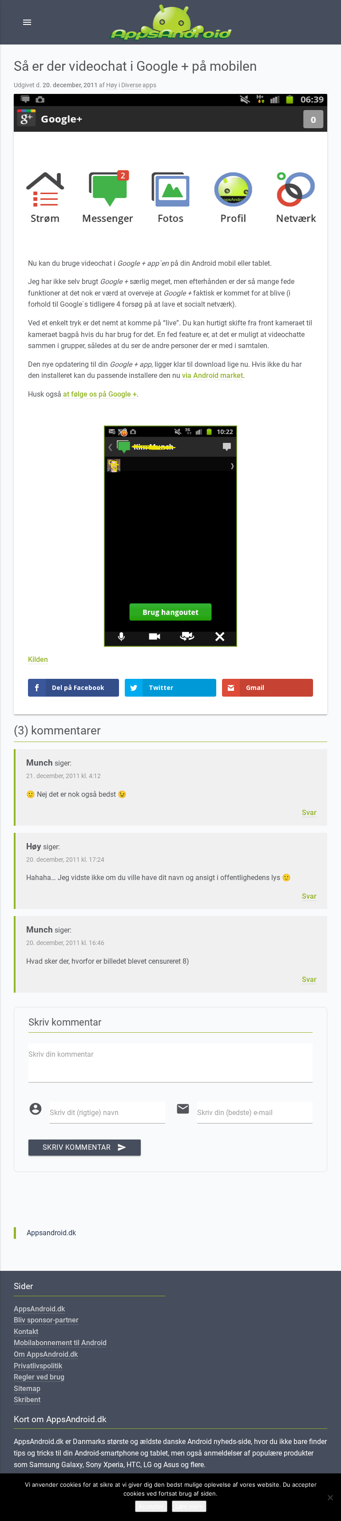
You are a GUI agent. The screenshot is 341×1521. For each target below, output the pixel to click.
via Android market (212, 375)
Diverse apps (138, 85)
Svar (309, 812)
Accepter (151, 1506)
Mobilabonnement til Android (60, 1342)
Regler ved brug (39, 1377)
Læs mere (189, 1506)
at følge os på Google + (100, 394)
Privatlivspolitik (38, 1366)
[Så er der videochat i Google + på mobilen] (171, 163)
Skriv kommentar (85, 1147)
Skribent (27, 1399)
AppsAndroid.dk (39, 1309)
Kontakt (26, 1331)
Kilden (38, 659)
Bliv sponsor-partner (46, 1320)
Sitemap (27, 1388)
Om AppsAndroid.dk (46, 1354)
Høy (111, 85)
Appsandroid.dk (51, 1233)
